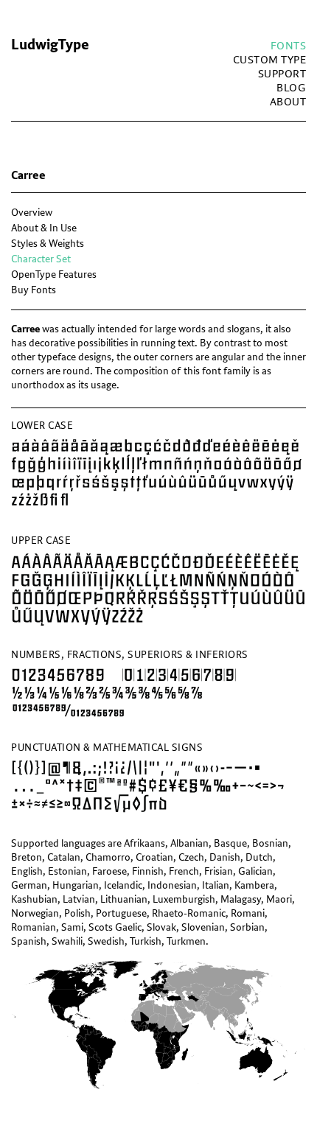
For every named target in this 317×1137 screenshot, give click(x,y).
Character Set (41, 259)
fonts (289, 46)
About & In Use (44, 228)
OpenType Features (54, 274)
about (288, 102)
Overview (31, 212)
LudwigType (50, 45)
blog (291, 88)
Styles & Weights (47, 243)
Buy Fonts (33, 290)
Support (282, 74)
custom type (270, 60)
